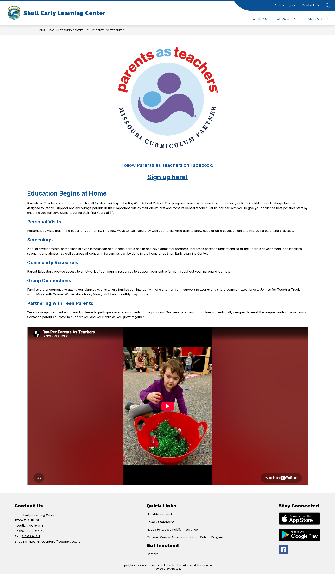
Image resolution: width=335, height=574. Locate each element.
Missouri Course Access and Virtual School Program (185, 537)
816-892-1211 (31, 536)
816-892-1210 (35, 531)
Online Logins (285, 5)
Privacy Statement (160, 522)
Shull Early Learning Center (61, 30)
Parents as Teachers (108, 30)
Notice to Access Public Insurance (172, 529)
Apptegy (175, 568)
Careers (152, 554)
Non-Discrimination (161, 514)
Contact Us (310, 5)
